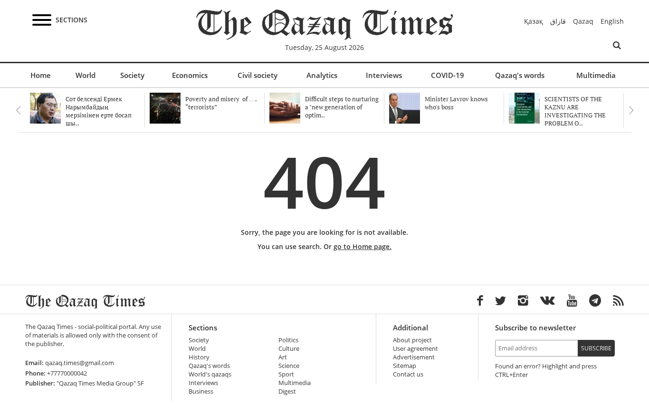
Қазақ (533, 21)
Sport (286, 374)
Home (40, 75)
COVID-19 (447, 75)
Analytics (321, 75)
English (612, 21)
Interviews (384, 75)
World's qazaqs (210, 374)
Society (132, 75)
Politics (288, 340)
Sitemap (404, 366)
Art (282, 357)
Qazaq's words (519, 75)
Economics (190, 75)
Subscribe (596, 348)
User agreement (415, 349)
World (85, 75)
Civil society (257, 75)
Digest (287, 391)
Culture (288, 349)
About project (412, 340)
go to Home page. (362, 246)
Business (201, 391)
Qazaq (583, 21)
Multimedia (596, 75)
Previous (18, 110)
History (199, 357)
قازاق (558, 21)
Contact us (408, 374)
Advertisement (414, 357)
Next (631, 110)
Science (288, 366)
